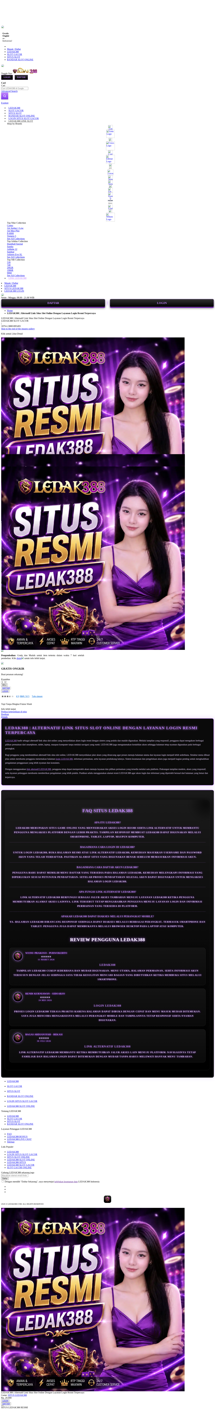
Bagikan (5, 714)
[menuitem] (14, 108)
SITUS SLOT (13, 57)
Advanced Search (9, 91)
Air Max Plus (13, 230)
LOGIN (162, 303)
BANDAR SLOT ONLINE (20, 59)
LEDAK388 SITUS (16, 1162)
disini (19, 658)
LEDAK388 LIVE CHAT (19, 1139)
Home (10, 310)
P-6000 (10, 233)
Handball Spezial (15, 244)
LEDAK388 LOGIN (14, 291)
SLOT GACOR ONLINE (19, 1167)
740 (9, 265)
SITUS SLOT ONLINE (18, 1157)
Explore (4, 103)
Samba (10, 246)
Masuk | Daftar (14, 49)
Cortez (10, 225)
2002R (10, 267)
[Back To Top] (2, 1405)
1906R (10, 270)
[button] (7, 460)
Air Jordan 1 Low (15, 228)
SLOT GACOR (14, 54)
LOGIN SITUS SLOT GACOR (22, 1101)
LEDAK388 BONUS (17, 1136)
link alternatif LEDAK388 (39, 769)
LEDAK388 (13, 51)
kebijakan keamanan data (66, 1181)
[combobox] (14, 88)
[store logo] (25, 73)
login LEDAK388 (64, 759)
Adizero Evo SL (14, 254)
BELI (4, 685)
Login (7, 77)
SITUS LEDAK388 (13, 288)
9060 (9, 273)
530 (9, 262)
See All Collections (16, 238)
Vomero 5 (11, 236)
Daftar (21, 77)
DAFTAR (53, 303)
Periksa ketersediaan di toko (14, 711)
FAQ (9, 1134)
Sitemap (10, 1142)
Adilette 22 (12, 249)
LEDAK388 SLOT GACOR (20, 1165)
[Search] (4, 96)
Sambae (10, 252)
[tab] (107, 103)
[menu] (107, 193)
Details (4, 717)
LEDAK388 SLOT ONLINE (21, 1106)
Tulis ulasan (37, 696)
